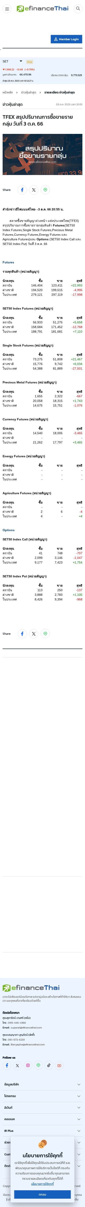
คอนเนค (9, 1119)
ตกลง (42, 1194)
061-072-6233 (16, 1040)
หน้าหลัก (8, 92)
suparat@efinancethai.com (26, 1028)
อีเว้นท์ (8, 1107)
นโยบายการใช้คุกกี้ (42, 1184)
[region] (42, 24)
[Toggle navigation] (7, 8)
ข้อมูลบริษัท (11, 1084)
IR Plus (9, 1131)
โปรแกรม (10, 1096)
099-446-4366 (17, 1023)
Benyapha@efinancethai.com (28, 1045)
